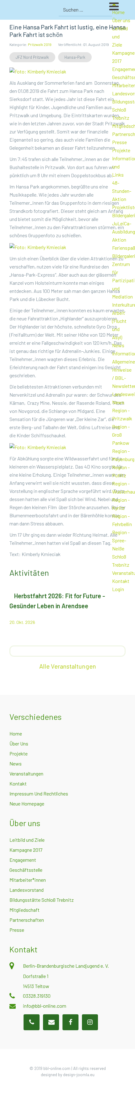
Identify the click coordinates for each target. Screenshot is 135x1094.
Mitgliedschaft (24, 910)
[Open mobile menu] (122, 9)
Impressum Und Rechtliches (38, 793)
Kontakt (120, 581)
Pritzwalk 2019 (39, 44)
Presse (119, 142)
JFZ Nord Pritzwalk (32, 57)
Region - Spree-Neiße (121, 540)
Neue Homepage (26, 803)
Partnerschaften (26, 920)
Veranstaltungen (26, 773)
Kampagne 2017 (25, 850)
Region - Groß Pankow (121, 435)
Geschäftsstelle (25, 870)
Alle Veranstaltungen (67, 666)
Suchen (106, 9)
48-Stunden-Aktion (121, 191)
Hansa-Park (74, 57)
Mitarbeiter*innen (27, 880)
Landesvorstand (26, 890)
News (118, 345)
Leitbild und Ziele (27, 840)
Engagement (22, 860)
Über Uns (18, 743)
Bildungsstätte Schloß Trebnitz (41, 900)
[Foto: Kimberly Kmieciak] (37, 71)
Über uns (121, 20)
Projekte (121, 150)
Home (15, 733)
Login (118, 589)
